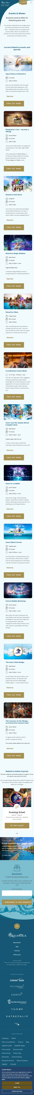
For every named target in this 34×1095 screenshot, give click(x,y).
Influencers (17, 955)
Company (5, 1038)
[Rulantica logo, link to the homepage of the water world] (5, 2)
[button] (18, 56)
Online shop (6, 1053)
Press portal (6, 1049)
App (17, 946)
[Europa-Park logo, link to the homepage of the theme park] (17, 980)
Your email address (17, 889)
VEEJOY (4, 1064)
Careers (20, 1042)
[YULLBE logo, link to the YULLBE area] (17, 1009)
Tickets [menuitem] (24, 2)
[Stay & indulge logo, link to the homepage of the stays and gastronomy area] (17, 987)
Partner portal (18, 1049)
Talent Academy (22, 1060)
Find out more (14, 103)
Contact (17, 951)
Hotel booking (17, 1057)
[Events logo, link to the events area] (17, 994)
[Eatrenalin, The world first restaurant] (17, 1016)
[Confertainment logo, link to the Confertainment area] (17, 1002)
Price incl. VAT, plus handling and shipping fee (17, 962)
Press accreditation (8, 1042)
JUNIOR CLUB (7, 1046)
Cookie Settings (17, 1091)
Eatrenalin (5, 1057)
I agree (17, 1083)
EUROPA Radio (19, 1046)
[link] (17, 926)
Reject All (17, 1087)
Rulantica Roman (8, 1060)
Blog (27, 1042)
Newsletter (17, 942)
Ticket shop (17, 1053)
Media (14, 1038)
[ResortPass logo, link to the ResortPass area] (17, 1023)
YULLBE (13, 1064)
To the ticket (17, 825)
